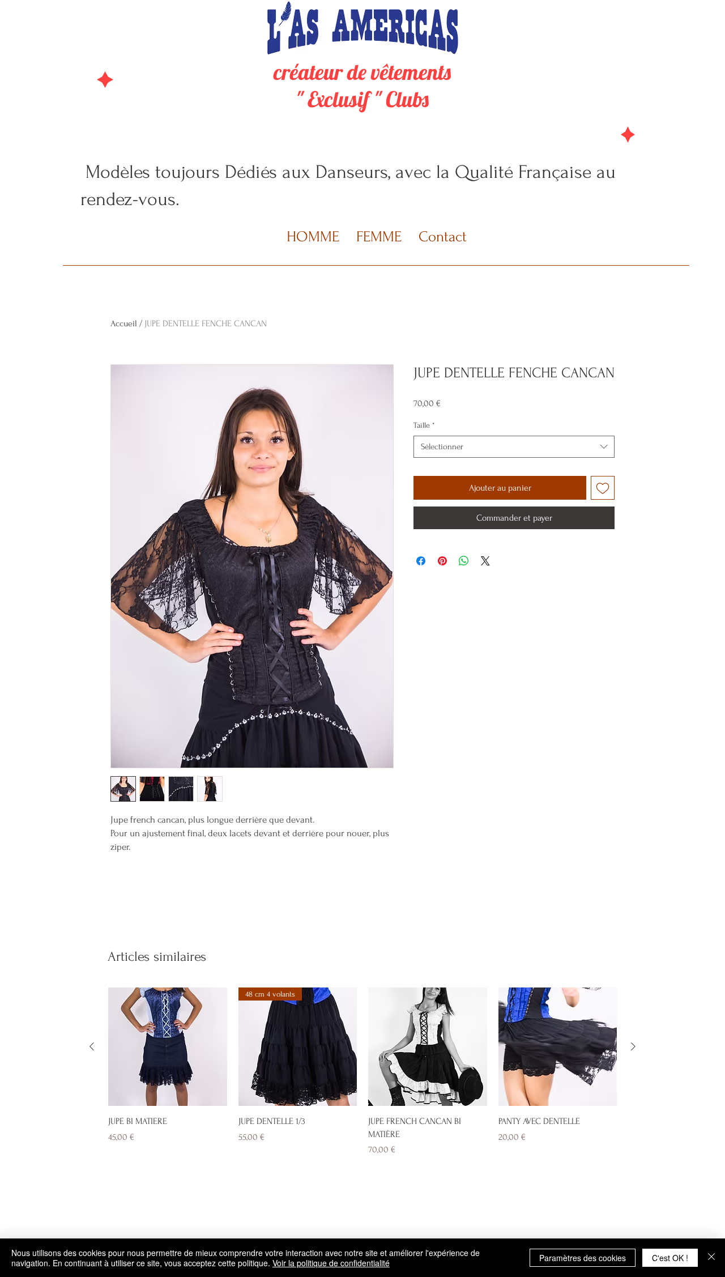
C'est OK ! (670, 1257)
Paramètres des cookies (582, 1257)
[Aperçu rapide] (167, 1046)
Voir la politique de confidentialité (331, 1263)
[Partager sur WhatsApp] (464, 561)
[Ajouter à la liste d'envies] (603, 488)
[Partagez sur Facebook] (421, 561)
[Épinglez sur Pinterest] (442, 561)
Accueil (123, 323)
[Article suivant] (633, 1046)
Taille (424, 425)
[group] (362, 1072)
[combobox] (514, 447)
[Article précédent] (92, 1046)
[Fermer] (711, 1258)
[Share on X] (485, 561)
